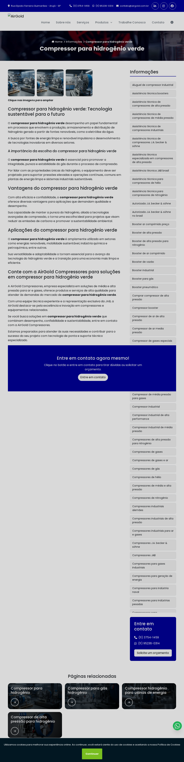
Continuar (92, 754)
